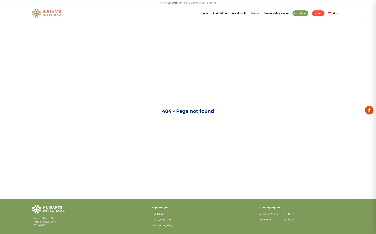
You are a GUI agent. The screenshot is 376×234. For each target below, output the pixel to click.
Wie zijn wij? (239, 13)
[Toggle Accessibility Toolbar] (369, 110)
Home (205, 13)
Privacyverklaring (162, 219)
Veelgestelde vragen (276, 13)
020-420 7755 (41, 225)
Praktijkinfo (220, 13)
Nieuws (255, 13)
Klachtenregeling (162, 225)
